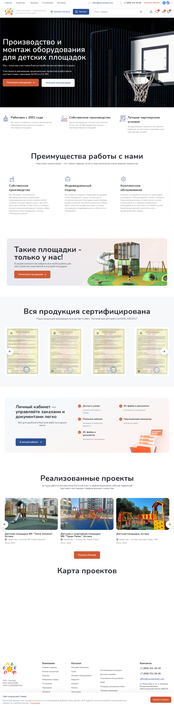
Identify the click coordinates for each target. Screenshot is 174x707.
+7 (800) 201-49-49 (150, 668)
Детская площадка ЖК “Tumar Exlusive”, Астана (29, 535)
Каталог (83, 11)
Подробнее (35, 703)
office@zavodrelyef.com (152, 679)
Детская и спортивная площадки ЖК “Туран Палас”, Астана (80, 535)
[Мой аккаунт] (151, 11)
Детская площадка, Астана (132, 533)
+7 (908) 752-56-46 (150, 673)
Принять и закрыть (161, 700)
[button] (10, 351)
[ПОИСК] (141, 12)
